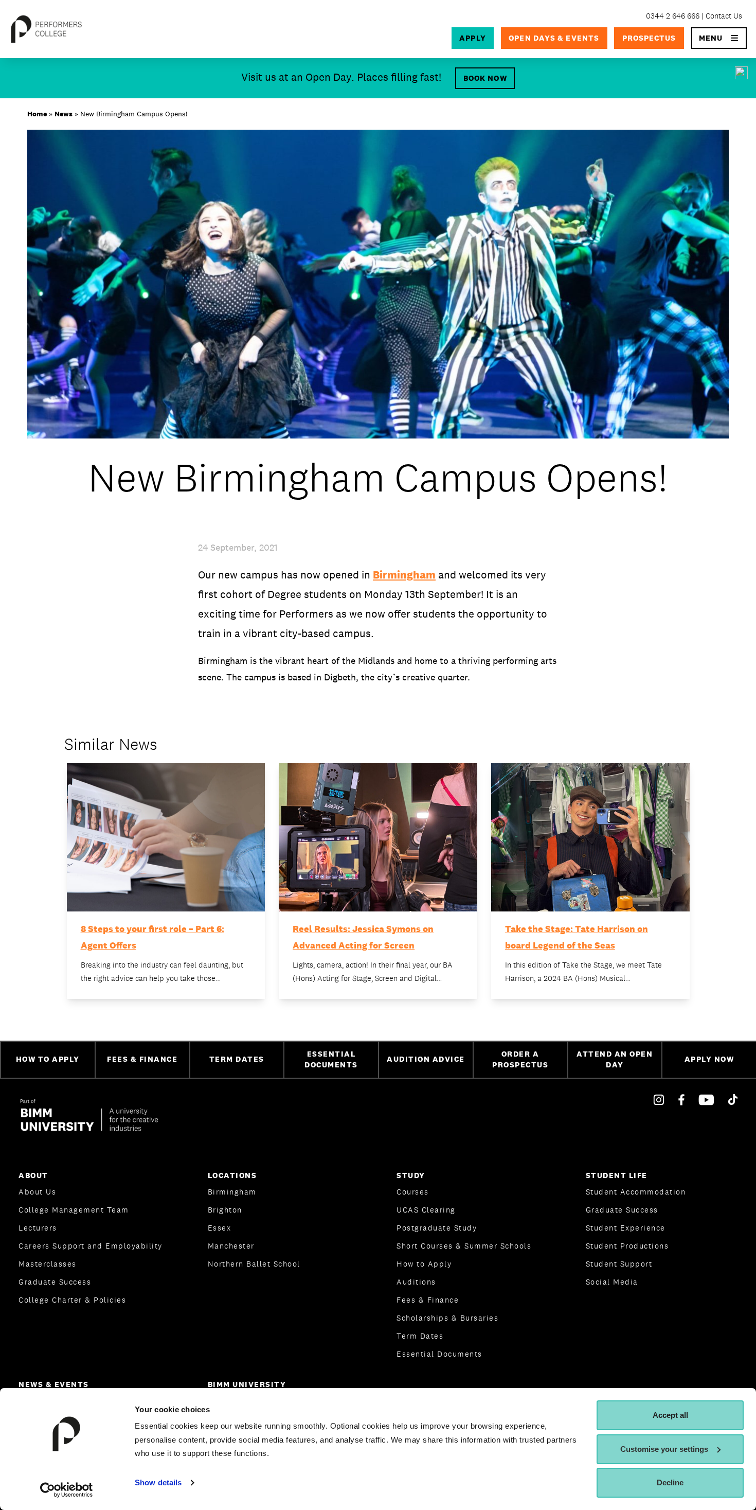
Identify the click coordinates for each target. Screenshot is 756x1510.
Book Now (485, 78)
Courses (413, 1192)
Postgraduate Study (437, 1228)
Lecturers (38, 1228)
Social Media (612, 1282)
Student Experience (625, 1228)
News (64, 113)
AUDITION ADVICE (426, 1059)
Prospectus (649, 38)
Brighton (225, 1210)
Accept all (670, 1415)
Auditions (416, 1282)
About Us (37, 1192)
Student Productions (627, 1246)
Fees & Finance (428, 1300)
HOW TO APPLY (48, 1059)
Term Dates (420, 1336)
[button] (719, 38)
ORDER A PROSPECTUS (520, 1059)
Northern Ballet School (254, 1264)
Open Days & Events (554, 38)
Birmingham (404, 575)
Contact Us (724, 16)
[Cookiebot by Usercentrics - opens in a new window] (67, 1490)
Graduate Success (55, 1282)
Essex (219, 1228)
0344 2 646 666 (672, 16)
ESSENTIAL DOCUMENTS (331, 1059)
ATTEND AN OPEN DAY (615, 1059)
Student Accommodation (636, 1192)
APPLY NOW (709, 1059)
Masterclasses (48, 1264)
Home (37, 113)
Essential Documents (439, 1354)
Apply (472, 38)
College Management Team (74, 1210)
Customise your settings (664, 1449)
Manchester (231, 1246)
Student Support (619, 1264)
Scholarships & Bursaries (447, 1318)
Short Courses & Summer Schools (464, 1246)
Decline (670, 1482)
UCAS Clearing (426, 1210)
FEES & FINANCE (142, 1059)
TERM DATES (236, 1059)
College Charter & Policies (72, 1300)
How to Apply (424, 1264)
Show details (158, 1482)
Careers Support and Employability (91, 1246)
